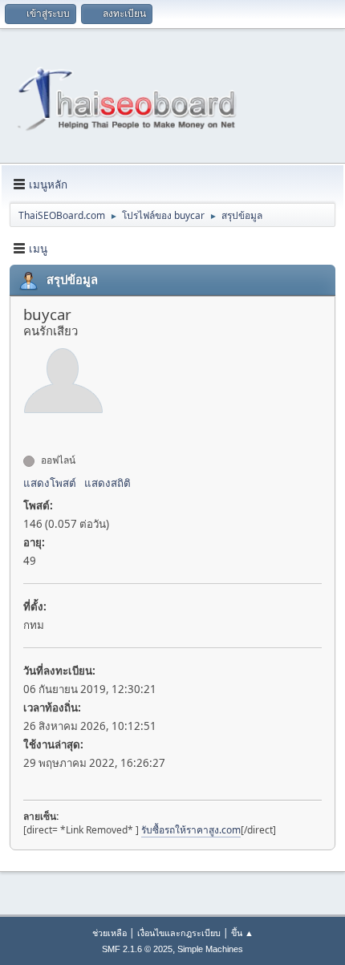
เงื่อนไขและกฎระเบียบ (179, 932)
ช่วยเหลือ (109, 932)
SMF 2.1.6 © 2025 (137, 949)
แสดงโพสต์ (49, 483)
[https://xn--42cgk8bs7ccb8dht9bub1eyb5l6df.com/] (29, 431)
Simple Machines (210, 949)
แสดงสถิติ (107, 483)
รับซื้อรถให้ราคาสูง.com (191, 830)
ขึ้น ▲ (242, 932)
